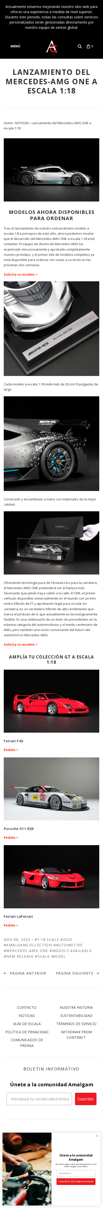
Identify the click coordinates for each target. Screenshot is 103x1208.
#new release (19, 956)
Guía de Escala (27, 1023)
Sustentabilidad (76, 1015)
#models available (71, 950)
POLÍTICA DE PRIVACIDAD (26, 1032)
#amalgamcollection (28, 945)
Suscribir (86, 1099)
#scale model (50, 956)
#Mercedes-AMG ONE (26, 950)
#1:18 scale (47, 939)
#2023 (66, 939)
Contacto (26, 1007)
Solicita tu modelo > (21, 274)
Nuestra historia (76, 1007)
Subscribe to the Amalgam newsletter (76, 1181)
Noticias (27, 1015)
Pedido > (11, 750)
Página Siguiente (75, 973)
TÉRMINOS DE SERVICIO (76, 1023)
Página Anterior (27, 973)
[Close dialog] (97, 1136)
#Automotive (68, 945)
